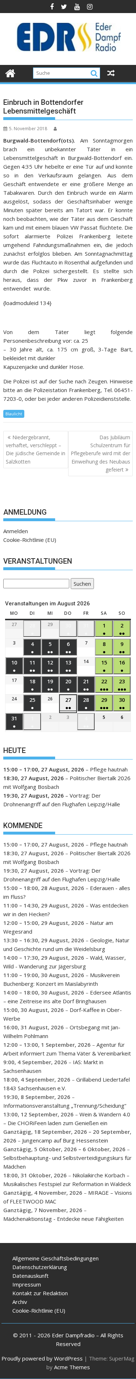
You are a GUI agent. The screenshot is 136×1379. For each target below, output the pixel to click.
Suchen (81, 584)
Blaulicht (13, 413)
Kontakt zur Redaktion (40, 1293)
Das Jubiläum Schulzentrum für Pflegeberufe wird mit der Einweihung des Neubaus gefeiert (100, 453)
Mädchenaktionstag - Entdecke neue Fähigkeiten (63, 1218)
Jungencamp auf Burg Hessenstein (65, 1140)
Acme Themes (72, 1367)
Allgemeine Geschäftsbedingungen (55, 1258)
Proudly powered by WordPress (42, 1358)
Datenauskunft (30, 1275)
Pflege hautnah (109, 769)
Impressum (26, 1284)
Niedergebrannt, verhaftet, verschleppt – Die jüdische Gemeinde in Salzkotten (35, 449)
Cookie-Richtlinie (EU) (29, 539)
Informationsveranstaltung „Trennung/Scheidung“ (64, 1105)
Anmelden (15, 531)
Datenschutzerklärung (39, 1267)
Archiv (19, 1301)
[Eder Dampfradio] (10, 72)
